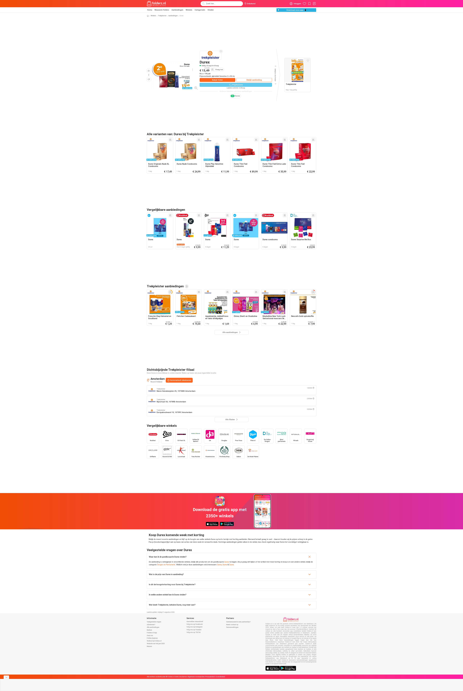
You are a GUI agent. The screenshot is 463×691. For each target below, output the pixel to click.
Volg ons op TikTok (194, 632)
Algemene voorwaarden (196, 677)
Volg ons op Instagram (195, 627)
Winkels (189, 10)
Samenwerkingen (232, 627)
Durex (226, 562)
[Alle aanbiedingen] (187, 286)
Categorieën (200, 10)
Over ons (150, 635)
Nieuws (149, 646)
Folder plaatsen (152, 638)
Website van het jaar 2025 (156, 643)
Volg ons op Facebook (195, 624)
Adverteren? (151, 624)
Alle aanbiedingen (153, 627)
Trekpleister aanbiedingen (165, 286)
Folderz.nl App (152, 633)
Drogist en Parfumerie (166, 565)
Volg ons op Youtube (194, 630)
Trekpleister (162, 16)
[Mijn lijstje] (314, 4)
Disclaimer (183, 677)
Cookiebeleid (220, 677)
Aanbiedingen (177, 10)
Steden (211, 10)
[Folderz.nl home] (156, 4)
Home (149, 10)
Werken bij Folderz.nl (154, 641)
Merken (149, 630)
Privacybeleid (210, 677)
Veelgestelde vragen (154, 622)
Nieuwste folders (162, 10)
